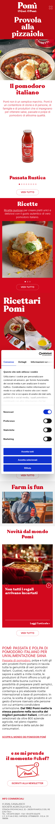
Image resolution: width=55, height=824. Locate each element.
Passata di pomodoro (16, 660)
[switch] (47, 421)
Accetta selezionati (27, 460)
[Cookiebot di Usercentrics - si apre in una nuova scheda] (39, 354)
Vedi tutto (27, 192)
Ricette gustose (13, 210)
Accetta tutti (27, 451)
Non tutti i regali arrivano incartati (21, 591)
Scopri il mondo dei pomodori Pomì (24, 737)
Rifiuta (27, 468)
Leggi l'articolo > (40, 623)
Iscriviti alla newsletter (27, 783)
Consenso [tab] (8, 362)
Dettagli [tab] (22, 362)
